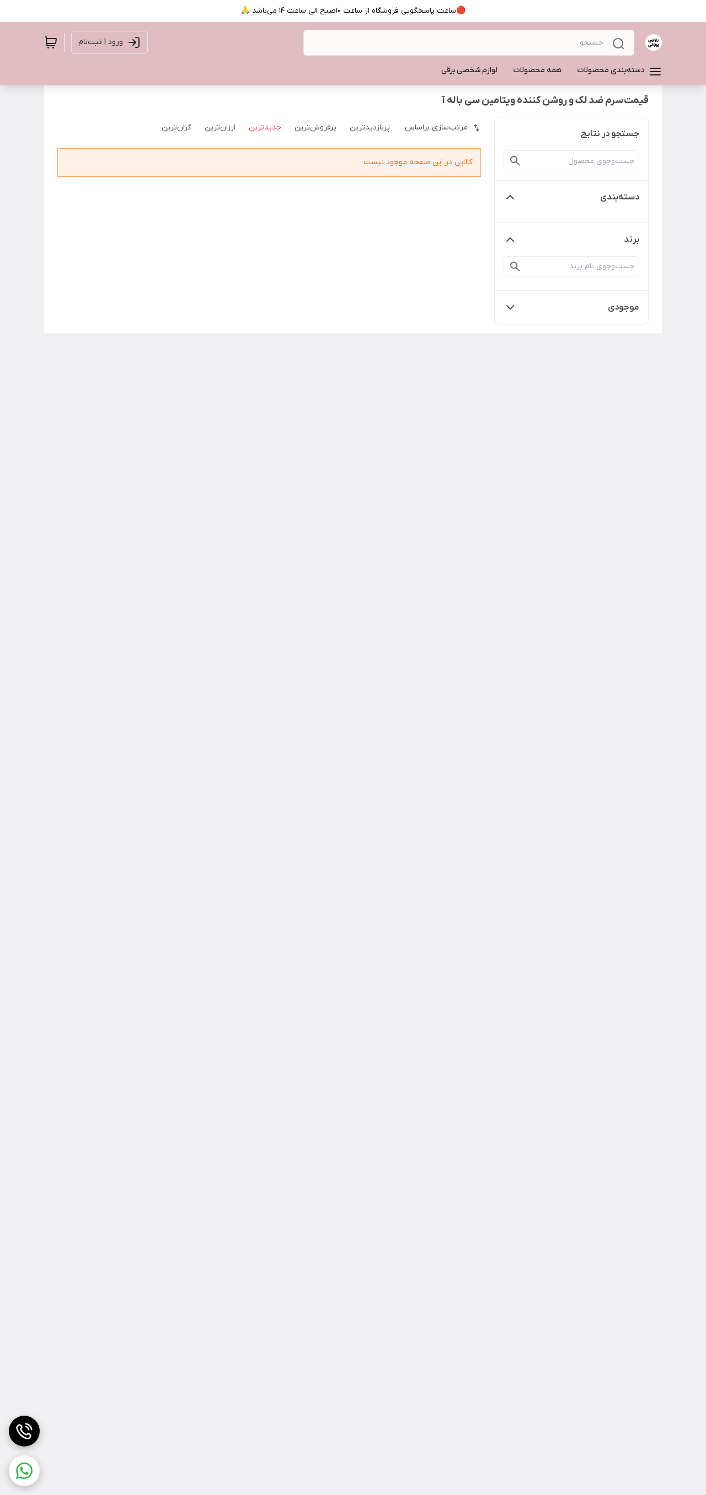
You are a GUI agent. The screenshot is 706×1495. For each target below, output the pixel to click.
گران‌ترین (176, 127)
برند (631, 239)
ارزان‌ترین (220, 127)
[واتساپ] (24, 1470)
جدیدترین (265, 127)
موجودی (623, 307)
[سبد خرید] (50, 42)
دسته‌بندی (619, 197)
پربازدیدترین (370, 127)
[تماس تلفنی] (24, 1431)
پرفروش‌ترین (315, 127)
